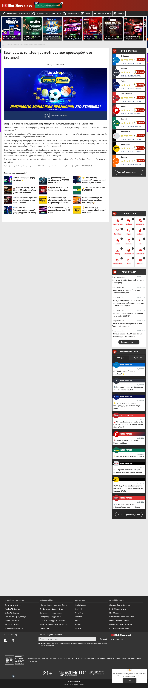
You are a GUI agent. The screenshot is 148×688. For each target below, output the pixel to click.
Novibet (124, 69)
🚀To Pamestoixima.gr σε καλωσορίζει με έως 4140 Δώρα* (59, 210)
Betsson (124, 157)
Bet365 (124, 119)
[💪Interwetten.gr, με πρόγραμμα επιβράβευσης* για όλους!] (77, 210)
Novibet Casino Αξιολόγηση (119, 609)
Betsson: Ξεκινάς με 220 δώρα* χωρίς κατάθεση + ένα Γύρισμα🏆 (92, 200)
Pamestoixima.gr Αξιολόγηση (15, 617)
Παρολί (77, 621)
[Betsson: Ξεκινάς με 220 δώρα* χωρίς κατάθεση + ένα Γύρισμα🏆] (77, 200)
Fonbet (123, 107)
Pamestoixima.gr (127, 94)
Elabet (123, 81)
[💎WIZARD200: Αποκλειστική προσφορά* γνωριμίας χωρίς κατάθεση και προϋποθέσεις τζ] (8, 210)
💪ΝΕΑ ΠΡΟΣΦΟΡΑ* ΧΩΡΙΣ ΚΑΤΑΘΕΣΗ (93, 188)
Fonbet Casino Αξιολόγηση (119, 621)
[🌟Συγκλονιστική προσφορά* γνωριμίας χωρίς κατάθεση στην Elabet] (77, 180)
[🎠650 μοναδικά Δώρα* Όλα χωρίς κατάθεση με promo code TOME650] (8, 200)
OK (129, 680)
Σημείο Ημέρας (80, 605)
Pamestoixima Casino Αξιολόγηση (121, 617)
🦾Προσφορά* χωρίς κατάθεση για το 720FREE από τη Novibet (58, 180)
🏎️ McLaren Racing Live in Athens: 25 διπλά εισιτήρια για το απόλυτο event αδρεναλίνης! (24, 190)
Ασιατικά (78, 628)
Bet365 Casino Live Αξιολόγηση (120, 625)
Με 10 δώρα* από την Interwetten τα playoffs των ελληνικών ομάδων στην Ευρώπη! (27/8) (59, 200)
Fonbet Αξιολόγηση (12, 621)
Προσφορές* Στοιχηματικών (50, 617)
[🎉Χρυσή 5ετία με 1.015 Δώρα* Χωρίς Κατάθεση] (43, 190)
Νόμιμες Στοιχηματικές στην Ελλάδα (53, 605)
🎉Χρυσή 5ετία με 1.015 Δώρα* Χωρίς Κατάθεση (58, 188)
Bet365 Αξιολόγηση (12, 625)
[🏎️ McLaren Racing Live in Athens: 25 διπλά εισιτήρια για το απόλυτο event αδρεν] (8, 190)
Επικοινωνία (44, 628)
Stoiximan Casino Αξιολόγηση (120, 605)
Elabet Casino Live (115, 613)
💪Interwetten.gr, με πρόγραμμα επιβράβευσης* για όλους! (93, 210)
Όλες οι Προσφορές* (127, 514)
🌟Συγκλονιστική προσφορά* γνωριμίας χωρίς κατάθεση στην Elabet (94, 180)
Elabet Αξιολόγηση (12, 613)
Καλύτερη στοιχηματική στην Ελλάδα (53, 625)
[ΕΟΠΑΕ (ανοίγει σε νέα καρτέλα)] (82, 673)
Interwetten (125, 144)
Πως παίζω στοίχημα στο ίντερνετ (52, 621)
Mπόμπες (78, 625)
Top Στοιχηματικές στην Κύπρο (51, 609)
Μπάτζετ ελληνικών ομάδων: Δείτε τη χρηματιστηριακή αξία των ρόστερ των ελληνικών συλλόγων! (128, 303)
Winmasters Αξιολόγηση (14, 628)
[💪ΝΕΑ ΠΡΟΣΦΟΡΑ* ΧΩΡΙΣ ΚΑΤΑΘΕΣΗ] (77, 190)
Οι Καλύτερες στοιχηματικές (51, 613)
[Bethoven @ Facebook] (5, 640)
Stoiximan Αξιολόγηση (13, 605)
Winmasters (125, 132)
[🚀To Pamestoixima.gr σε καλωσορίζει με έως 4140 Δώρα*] (43, 210)
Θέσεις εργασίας (117, 639)
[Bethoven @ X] (13, 640)
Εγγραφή (103, 639)
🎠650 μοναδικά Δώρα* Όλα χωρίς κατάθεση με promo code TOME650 (25, 200)
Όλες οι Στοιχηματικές (127, 172)
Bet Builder (78, 617)
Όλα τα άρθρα (127, 342)
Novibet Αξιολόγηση (12, 609)
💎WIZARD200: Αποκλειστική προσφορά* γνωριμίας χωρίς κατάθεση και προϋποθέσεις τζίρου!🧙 (25, 210)
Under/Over (79, 613)
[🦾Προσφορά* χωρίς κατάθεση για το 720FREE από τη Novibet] (43, 180)
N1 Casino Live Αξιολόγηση (119, 628)
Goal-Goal (78, 609)
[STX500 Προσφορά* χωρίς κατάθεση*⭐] (8, 180)
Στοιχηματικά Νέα (118, 277)
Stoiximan (125, 56)
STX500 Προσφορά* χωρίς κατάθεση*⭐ (24, 179)
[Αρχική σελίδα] (3, 45)
